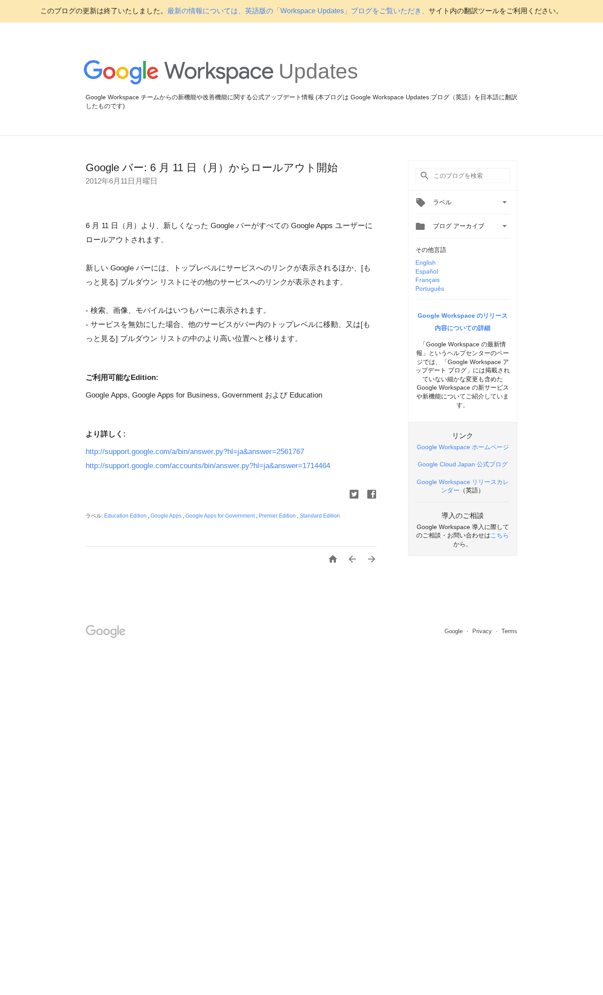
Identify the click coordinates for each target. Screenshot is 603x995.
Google (454, 631)
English (425, 262)
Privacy (483, 631)
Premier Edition (278, 516)
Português (429, 288)
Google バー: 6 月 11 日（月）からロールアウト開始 (212, 167)
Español (426, 271)
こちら (499, 535)
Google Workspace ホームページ (463, 447)
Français (427, 279)
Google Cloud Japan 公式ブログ (463, 464)
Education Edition (126, 516)
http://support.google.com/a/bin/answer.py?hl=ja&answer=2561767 (195, 451)
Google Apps (167, 516)
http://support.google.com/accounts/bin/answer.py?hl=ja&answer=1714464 (208, 466)
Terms (509, 631)
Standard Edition (320, 516)
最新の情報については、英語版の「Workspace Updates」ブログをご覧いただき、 (298, 11)
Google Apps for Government (220, 516)
